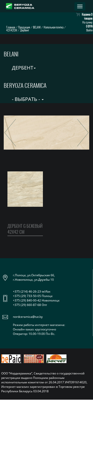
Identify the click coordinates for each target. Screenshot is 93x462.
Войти (89, 30)
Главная (10, 27)
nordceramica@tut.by (28, 317)
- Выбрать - (26, 99)
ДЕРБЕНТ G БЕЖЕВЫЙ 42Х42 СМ (25, 229)
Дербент (22, 67)
